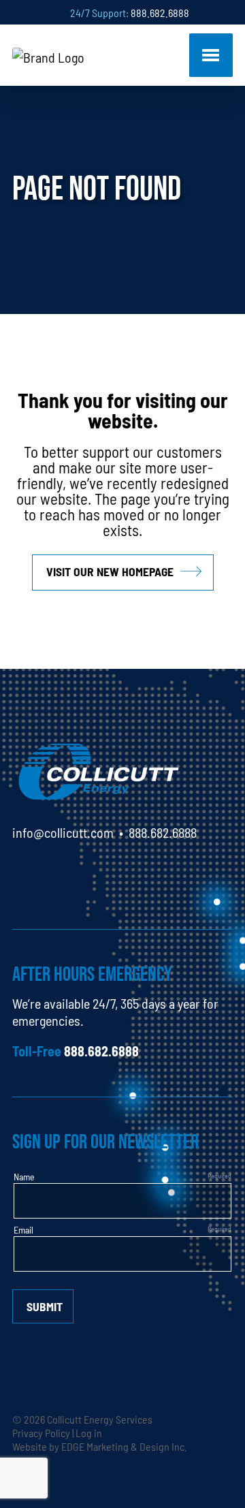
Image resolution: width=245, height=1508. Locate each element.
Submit (45, 1306)
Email (23, 1229)
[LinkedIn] (22, 871)
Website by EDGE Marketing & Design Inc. (99, 1446)
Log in (89, 1432)
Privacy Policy (41, 1432)
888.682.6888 (160, 12)
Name (24, 1176)
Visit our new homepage (110, 571)
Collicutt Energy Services (99, 1419)
